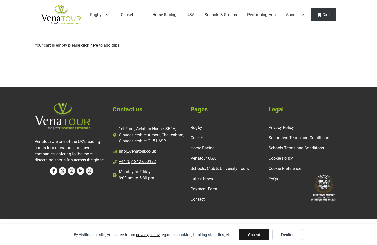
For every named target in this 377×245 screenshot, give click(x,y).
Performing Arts (261, 14)
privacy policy (148, 234)
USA (190, 14)
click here (90, 45)
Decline (287, 234)
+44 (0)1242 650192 (137, 161)
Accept (254, 234)
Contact (198, 199)
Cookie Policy (281, 158)
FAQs (273, 178)
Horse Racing (164, 14)
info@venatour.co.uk (137, 151)
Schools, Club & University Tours (220, 168)
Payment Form (204, 189)
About (291, 14)
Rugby (96, 14)
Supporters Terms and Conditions (299, 137)
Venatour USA (203, 158)
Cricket (127, 14)
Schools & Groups (221, 14)
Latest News (202, 178)
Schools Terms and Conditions (296, 148)
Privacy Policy (281, 127)
